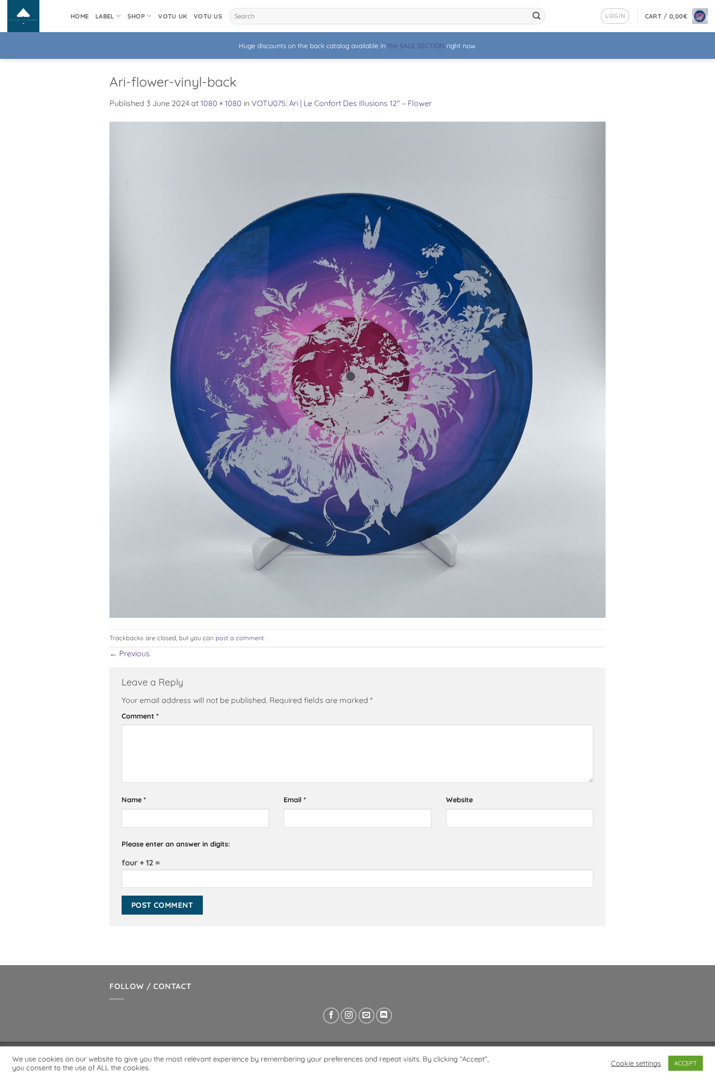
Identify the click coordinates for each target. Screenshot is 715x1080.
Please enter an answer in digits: (176, 844)
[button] (615, 16)
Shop (136, 16)
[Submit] (536, 16)
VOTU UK (172, 16)
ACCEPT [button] (685, 1063)
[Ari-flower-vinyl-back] (357, 369)
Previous (129, 653)
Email (295, 799)
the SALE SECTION (416, 45)
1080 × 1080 (221, 103)
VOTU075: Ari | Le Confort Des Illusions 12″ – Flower (341, 103)
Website (459, 799)
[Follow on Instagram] (348, 1016)
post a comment (239, 638)
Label (104, 16)
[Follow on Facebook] (331, 1016)
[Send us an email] (366, 1016)
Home (80, 16)
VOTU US (208, 16)
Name (134, 799)
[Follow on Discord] (384, 1016)
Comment (140, 716)
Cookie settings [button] (636, 1063)
